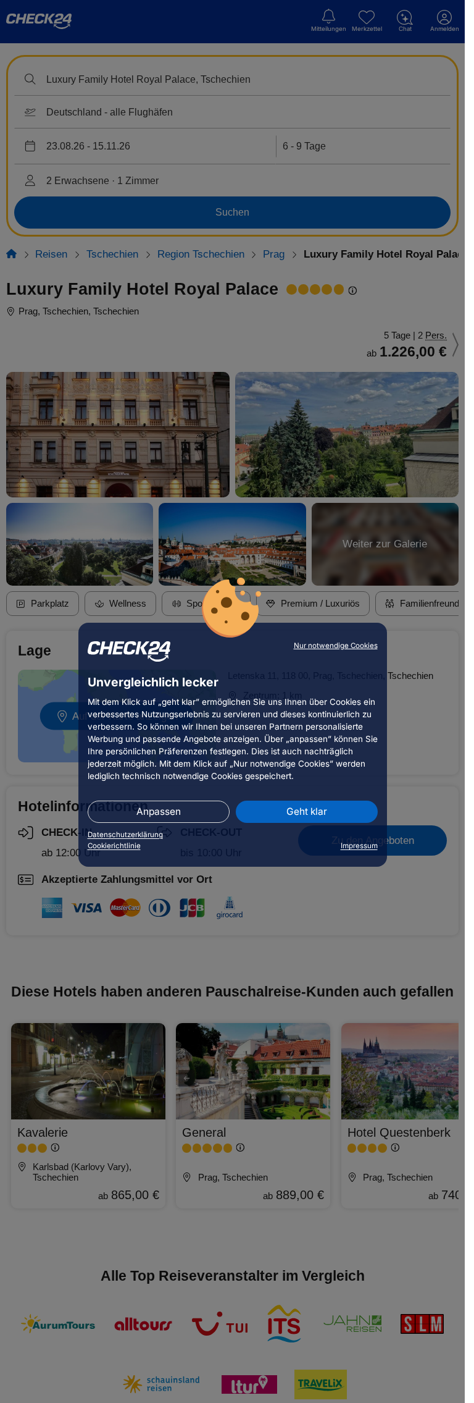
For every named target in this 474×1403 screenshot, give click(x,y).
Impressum (359, 845)
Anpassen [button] (158, 811)
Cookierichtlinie (114, 845)
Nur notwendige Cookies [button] (336, 645)
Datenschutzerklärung (125, 834)
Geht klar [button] (306, 811)
